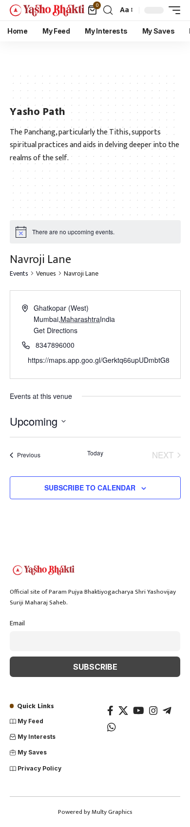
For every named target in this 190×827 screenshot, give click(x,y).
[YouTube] (139, 710)
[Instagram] (153, 710)
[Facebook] (110, 710)
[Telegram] (167, 710)
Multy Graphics (112, 812)
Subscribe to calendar (89, 487)
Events (19, 274)
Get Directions (55, 330)
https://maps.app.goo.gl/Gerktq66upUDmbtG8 (99, 360)
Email (17, 623)
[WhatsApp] (111, 727)
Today (95, 453)
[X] (123, 710)
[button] (108, 10)
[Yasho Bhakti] (47, 10)
